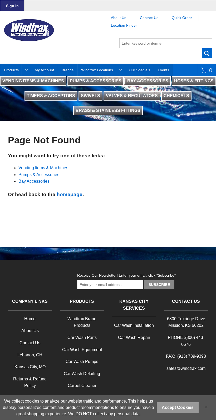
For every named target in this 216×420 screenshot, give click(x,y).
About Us (118, 18)
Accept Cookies (178, 407)
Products (11, 70)
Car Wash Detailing (82, 373)
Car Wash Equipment (82, 349)
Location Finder (124, 25)
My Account (44, 70)
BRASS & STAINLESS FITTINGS (108, 110)
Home (30, 319)
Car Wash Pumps (82, 361)
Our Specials (139, 70)
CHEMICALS (176, 95)
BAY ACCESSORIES (147, 81)
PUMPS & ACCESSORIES (95, 81)
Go (207, 53)
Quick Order (182, 18)
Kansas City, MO (30, 367)
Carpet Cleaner (82, 385)
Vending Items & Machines (43, 168)
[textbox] (165, 43)
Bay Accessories (34, 181)
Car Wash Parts (82, 337)
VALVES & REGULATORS (132, 95)
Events (163, 70)
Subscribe (159, 284)
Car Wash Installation (134, 325)
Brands (67, 70)
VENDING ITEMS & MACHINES (33, 81)
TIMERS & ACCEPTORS (51, 95)
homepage (69, 194)
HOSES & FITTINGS (194, 81)
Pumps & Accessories (38, 174)
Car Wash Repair (134, 337)
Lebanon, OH (29, 355)
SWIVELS (90, 95)
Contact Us (149, 18)
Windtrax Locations (97, 70)
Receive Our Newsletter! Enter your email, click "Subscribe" (126, 275)
